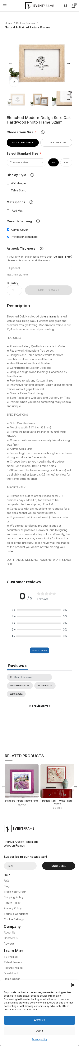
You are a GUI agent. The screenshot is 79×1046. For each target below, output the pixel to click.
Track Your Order (15, 891)
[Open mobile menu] (5, 6)
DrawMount (11, 973)
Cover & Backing (23, 221)
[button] (73, 985)
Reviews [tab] (17, 665)
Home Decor (12, 978)
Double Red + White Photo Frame (57, 802)
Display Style (20, 175)
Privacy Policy (13, 908)
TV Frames (11, 956)
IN (53, 162)
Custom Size (56, 142)
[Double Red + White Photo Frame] (57, 781)
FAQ (6, 880)
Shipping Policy (13, 897)
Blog (7, 886)
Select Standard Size (24, 154)
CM (66, 162)
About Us (9, 932)
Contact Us (11, 938)
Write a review (39, 650)
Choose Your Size (25, 132)
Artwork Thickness (25, 248)
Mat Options (20, 202)
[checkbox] (16, 694)
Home (8, 23)
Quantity (12, 283)
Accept (39, 1020)
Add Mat (17, 210)
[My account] (65, 6)
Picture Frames (25, 23)
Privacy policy (39, 1039)
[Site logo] (39, 5)
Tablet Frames (13, 962)
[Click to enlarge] (14, 82)
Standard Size (23, 142)
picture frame (48, 316)
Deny (39, 1030)
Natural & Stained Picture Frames (27, 27)
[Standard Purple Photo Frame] (22, 781)
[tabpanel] (39, 711)
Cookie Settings (14, 919)
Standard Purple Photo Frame (22, 800)
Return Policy (12, 902)
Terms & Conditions (16, 913)
